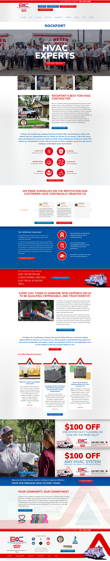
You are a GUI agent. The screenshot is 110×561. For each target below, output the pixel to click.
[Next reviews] (91, 210)
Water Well (48, 17)
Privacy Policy (26, 559)
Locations (23, 17)
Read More (30, 405)
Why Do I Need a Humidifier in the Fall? (29, 383)
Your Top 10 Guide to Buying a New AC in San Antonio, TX (80, 384)
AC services (72, 107)
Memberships (58, 17)
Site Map (46, 559)
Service (9, 556)
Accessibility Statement (36, 559)
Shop (84, 17)
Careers (91, 17)
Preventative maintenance (63, 315)
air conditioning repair (70, 120)
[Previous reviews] (38, 210)
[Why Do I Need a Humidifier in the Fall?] (29, 372)
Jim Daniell (45, 203)
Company (76, 17)
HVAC (30, 17)
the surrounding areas (79, 122)
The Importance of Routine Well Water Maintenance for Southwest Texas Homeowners (55, 388)
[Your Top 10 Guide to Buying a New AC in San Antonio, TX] (80, 372)
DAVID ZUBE (81, 203)
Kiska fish (63, 203)
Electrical (38, 17)
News (56, 556)
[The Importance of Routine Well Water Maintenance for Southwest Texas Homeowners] (55, 374)
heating (75, 117)
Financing (68, 17)
